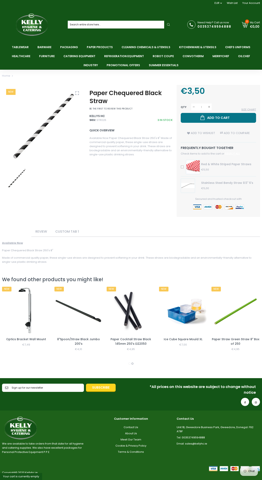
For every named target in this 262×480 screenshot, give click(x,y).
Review (41, 231)
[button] (130, 364)
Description (16, 231)
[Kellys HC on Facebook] (245, 402)
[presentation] (10, 326)
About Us (131, 433)
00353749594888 (214, 26)
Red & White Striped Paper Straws (226, 164)
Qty (183, 107)
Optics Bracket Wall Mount (26, 339)
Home (6, 76)
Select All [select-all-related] (232, 154)
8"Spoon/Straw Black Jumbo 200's (78, 341)
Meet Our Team (131, 439)
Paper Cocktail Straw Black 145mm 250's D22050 (131, 341)
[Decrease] (193, 107)
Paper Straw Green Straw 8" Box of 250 (235, 341)
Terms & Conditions (131, 452)
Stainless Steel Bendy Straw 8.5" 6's (227, 183)
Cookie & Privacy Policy (130, 446)
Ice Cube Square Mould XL (183, 339)
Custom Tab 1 (67, 231)
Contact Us (131, 427)
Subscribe (101, 387)
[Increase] (209, 107)
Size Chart (248, 109)
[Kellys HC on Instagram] (256, 402)
